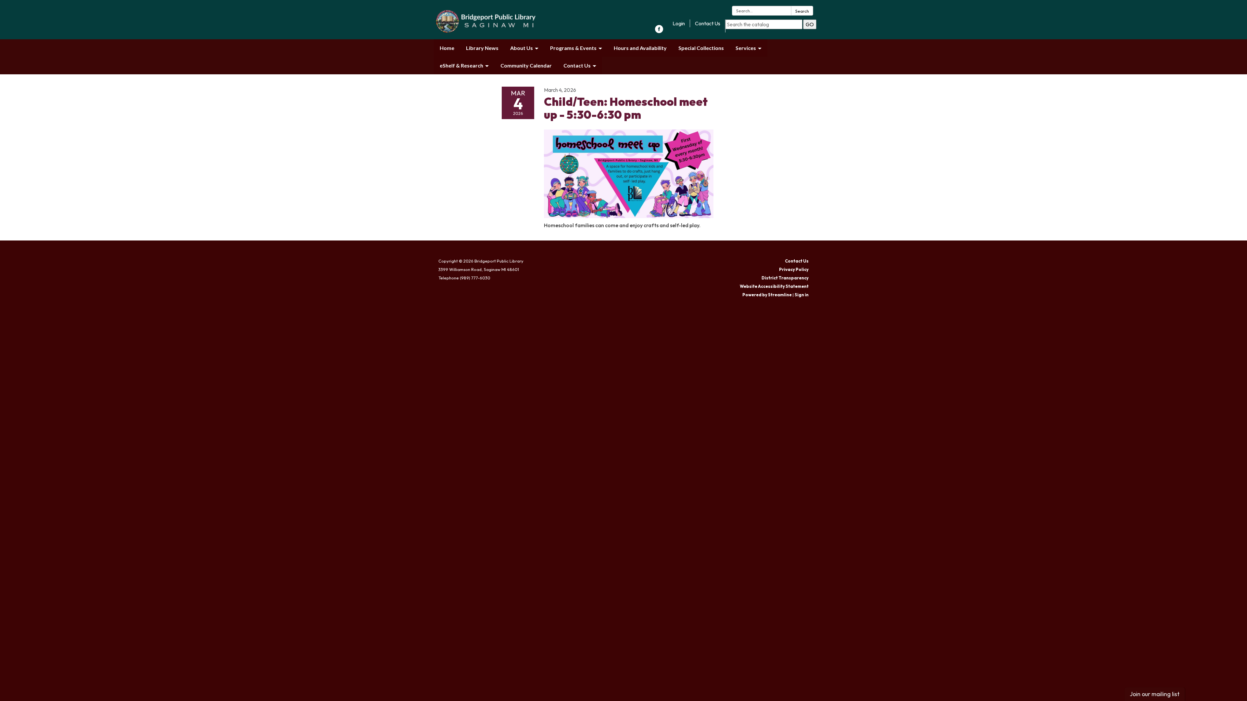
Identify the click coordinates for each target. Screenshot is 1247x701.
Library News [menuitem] (482, 48)
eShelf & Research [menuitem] (461, 65)
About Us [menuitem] (521, 48)
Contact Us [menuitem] (577, 65)
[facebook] (659, 31)
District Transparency (785, 277)
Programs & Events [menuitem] (573, 48)
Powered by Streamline (767, 294)
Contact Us (707, 23)
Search (802, 11)
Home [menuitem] (447, 48)
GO (810, 24)
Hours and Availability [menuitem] (640, 48)
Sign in (802, 294)
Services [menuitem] (746, 48)
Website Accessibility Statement (774, 286)
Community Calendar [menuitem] (526, 65)
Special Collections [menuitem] (701, 48)
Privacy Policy (794, 269)
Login (679, 23)
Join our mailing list (1154, 694)
